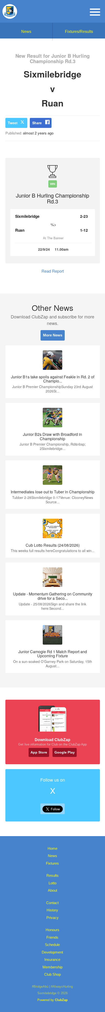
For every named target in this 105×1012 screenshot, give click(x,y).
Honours (52, 930)
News (26, 31)
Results (52, 875)
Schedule (52, 945)
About (52, 890)
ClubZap (61, 1000)
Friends (52, 937)
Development (52, 952)
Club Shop (52, 974)
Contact (52, 903)
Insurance (52, 959)
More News (52, 335)
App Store (39, 752)
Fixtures (52, 863)
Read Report (53, 271)
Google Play (64, 752)
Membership (52, 967)
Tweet (13, 122)
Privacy (52, 918)
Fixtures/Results (79, 31)
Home (52, 848)
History (52, 910)
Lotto (52, 883)
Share (37, 122)
